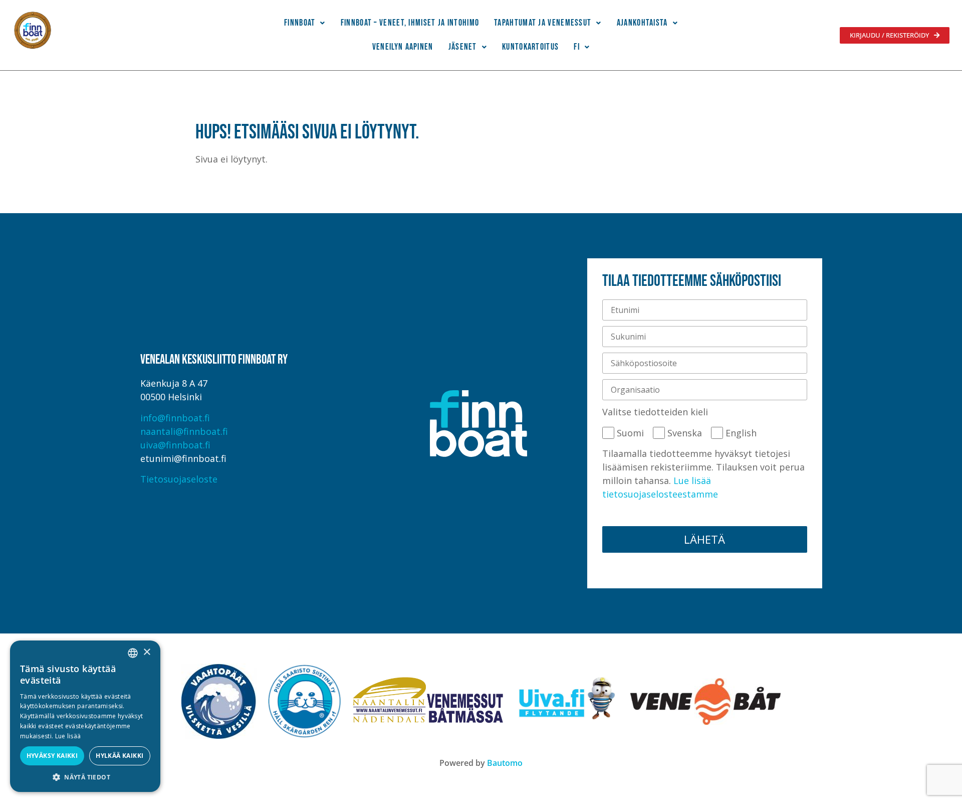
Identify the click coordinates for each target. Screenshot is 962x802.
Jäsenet (462, 47)
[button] (305, 23)
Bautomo (505, 762)
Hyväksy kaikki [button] (52, 755)
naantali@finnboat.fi (184, 431)
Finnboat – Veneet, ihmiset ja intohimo (410, 23)
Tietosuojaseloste (178, 479)
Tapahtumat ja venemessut (542, 23)
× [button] (146, 652)
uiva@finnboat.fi (175, 445)
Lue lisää (68, 736)
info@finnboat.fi (175, 418)
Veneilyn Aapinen (402, 47)
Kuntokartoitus (530, 47)
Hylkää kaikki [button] (119, 755)
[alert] (85, 716)
